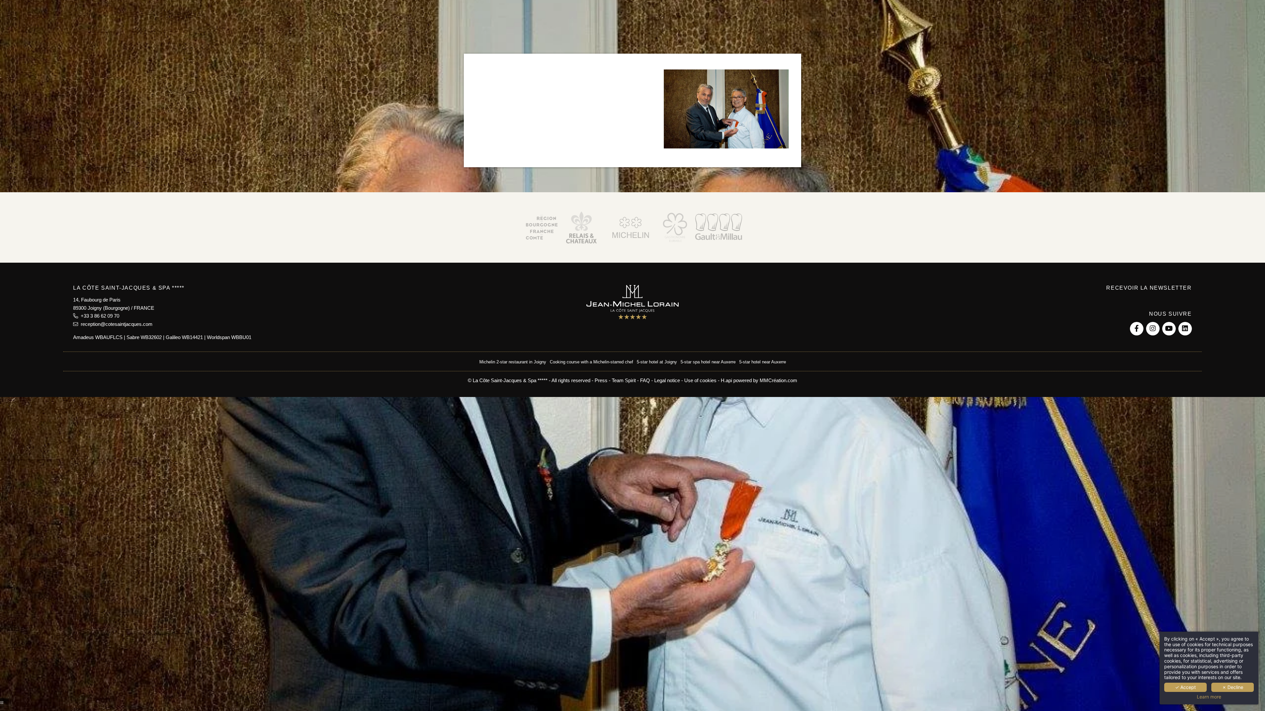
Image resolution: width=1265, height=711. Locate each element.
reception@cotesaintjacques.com (115, 324)
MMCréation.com (778, 380)
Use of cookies (700, 380)
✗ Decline (1232, 687)
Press (601, 380)
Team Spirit (624, 380)
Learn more (1209, 696)
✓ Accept (1185, 687)
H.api (726, 380)
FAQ (645, 380)
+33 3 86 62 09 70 (98, 316)
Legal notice (667, 380)
